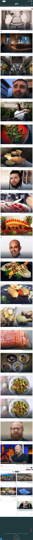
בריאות (9, 6)
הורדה (4, 1)
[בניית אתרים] (15, 537)
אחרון (27, 467)
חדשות (31, 6)
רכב (3, 6)
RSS (11, 533)
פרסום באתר (24, 533)
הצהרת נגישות (8, 533)
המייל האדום (19, 533)
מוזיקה (13, 6)
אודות (27, 533)
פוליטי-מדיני (22, 6)
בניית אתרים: (17, 537)
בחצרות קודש (27, 6)
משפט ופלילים (17, 6)
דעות (6, 6)
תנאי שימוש (15, 533)
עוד (4, 533)
